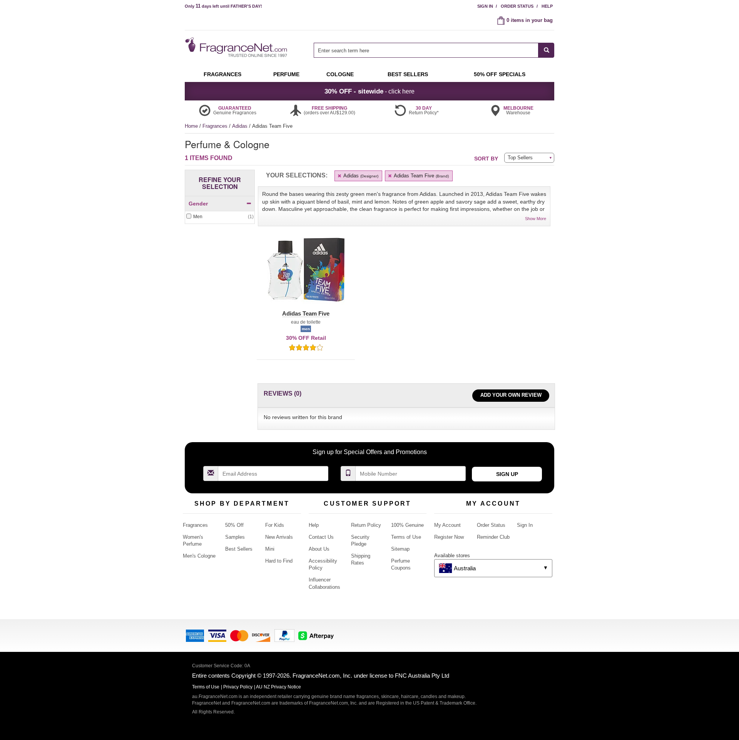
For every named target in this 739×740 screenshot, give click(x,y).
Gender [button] (198, 203)
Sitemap (400, 549)
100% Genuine (407, 525)
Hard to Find (279, 561)
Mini (269, 549)
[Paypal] (284, 634)
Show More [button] (535, 218)
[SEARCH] (546, 50)
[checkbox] (220, 217)
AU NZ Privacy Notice (278, 687)
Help (547, 6)
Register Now (449, 537)
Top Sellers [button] (520, 157)
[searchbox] (426, 50)
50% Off (234, 525)
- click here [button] (369, 91)
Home (191, 126)
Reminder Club (493, 537)
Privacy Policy (237, 687)
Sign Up (507, 474)
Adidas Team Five (421, 176)
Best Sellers (238, 549)
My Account (447, 525)
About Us (319, 549)
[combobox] (434, 50)
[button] (306, 274)
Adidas (240, 126)
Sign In (485, 6)
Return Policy (366, 525)
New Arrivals (279, 537)
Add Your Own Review (511, 395)
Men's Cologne (199, 556)
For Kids (274, 525)
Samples (235, 537)
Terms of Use (406, 537)
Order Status (517, 6)
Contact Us (321, 537)
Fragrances (215, 126)
